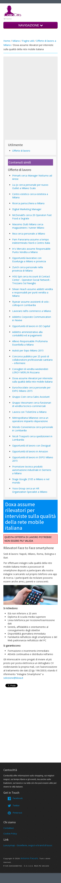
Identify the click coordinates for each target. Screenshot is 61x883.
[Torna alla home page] (12, 10)
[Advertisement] (30, 88)
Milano (16, 40)
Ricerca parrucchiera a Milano (28, 203)
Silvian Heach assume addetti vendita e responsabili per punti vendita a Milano (32, 292)
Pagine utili (28, 40)
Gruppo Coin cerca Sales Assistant (31, 396)
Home (6, 40)
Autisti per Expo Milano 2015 (28, 350)
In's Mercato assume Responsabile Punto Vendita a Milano (31, 250)
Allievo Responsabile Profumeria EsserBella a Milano (30, 343)
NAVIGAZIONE (29, 25)
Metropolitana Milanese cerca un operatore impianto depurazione (30, 419)
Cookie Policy (10, 833)
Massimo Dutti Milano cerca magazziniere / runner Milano (28, 226)
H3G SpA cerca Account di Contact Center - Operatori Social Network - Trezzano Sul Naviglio (31, 280)
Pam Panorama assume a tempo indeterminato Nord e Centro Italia (31, 241)
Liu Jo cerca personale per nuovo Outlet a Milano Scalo (30, 186)
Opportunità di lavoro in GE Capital (31, 326)
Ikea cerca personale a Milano (28, 233)
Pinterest (17, 812)
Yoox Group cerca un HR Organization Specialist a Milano (29, 490)
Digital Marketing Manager (26, 209)
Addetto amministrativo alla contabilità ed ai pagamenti (27, 333)
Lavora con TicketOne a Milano (29, 411)
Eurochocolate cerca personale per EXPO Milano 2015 (31, 389)
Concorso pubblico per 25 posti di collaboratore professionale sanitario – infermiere (32, 360)
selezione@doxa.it (13, 677)
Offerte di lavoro (21, 150)
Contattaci (8, 828)
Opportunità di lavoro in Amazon (30, 451)
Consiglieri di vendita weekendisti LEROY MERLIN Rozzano (30, 370)
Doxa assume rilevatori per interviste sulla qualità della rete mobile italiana (32, 380)
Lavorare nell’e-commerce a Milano (31, 311)
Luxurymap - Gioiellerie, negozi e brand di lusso (27, 845)
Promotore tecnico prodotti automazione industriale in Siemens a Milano (31, 470)
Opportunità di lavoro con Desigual (31, 445)
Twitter (16, 805)
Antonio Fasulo (29, 858)
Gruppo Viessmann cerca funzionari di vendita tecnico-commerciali (31, 404)
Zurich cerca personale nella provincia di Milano (27, 269)
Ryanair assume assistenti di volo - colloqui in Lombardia (31, 303)
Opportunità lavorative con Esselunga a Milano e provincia (29, 259)
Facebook (18, 798)
